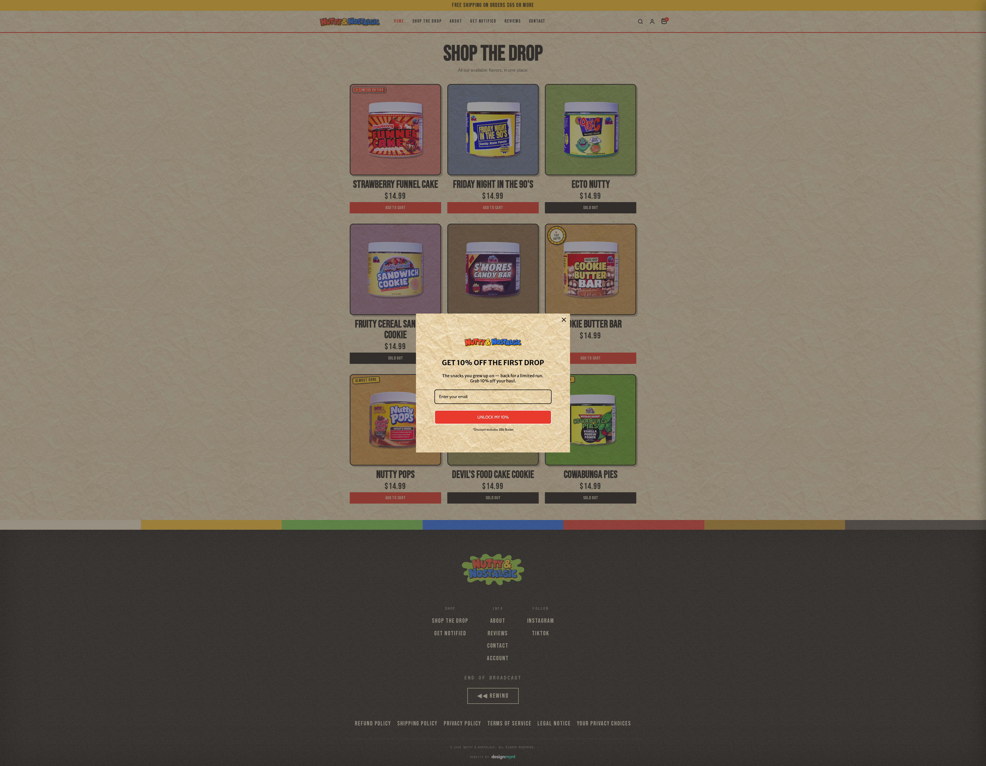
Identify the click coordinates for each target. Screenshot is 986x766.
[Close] (564, 320)
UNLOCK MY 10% (493, 417)
